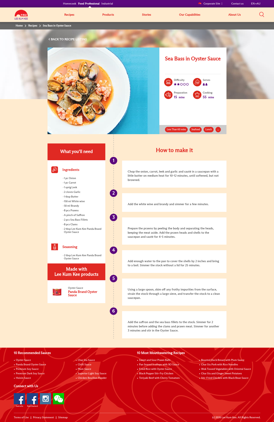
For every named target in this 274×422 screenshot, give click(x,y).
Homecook (69, 3)
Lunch (208, 129)
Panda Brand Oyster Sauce (31, 364)
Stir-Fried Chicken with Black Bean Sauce (224, 378)
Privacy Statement (43, 417)
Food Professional (89, 3)
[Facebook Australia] (19, 398)
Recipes (69, 14)
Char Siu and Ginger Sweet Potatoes (221, 373)
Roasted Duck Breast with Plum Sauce (222, 360)
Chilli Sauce (84, 364)
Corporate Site (212, 3)
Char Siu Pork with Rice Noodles (219, 364)
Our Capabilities (189, 14)
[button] (261, 14)
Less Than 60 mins (176, 129)
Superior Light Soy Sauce (92, 373)
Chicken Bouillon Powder (92, 378)
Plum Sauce (84, 369)
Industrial (107, 3)
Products (108, 14)
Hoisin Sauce (23, 378)
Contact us (237, 3)
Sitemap (63, 417)
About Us (234, 14)
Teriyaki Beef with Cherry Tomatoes (159, 378)
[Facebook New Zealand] (32, 398)
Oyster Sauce (23, 360)
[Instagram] (45, 398)
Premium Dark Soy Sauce (30, 373)
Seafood (195, 129)
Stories (146, 14)
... (218, 129)
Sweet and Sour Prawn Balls (155, 360)
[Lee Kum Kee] (21, 16)
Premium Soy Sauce (27, 369)
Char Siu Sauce (86, 360)
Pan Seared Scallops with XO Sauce (159, 364)
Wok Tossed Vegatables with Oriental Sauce (226, 369)
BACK (55, 39)
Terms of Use (21, 417)
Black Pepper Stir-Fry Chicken (156, 373)
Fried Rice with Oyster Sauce (155, 369)
